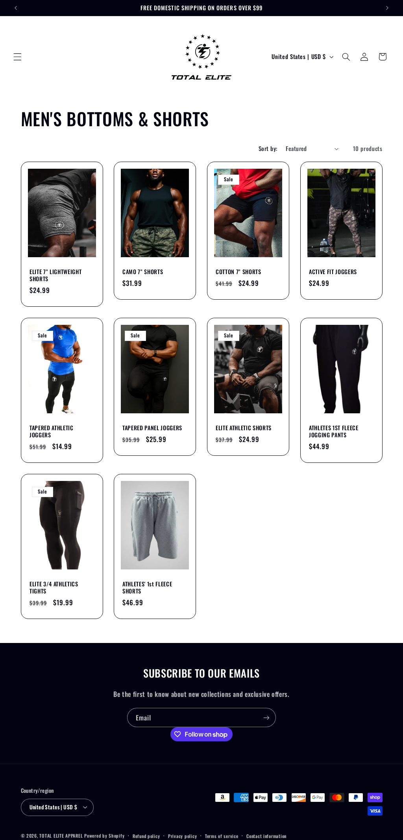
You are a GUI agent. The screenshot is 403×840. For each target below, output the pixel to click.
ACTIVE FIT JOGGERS (333, 271)
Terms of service (221, 836)
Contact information (266, 836)
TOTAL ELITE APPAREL (61, 835)
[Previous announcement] (15, 8)
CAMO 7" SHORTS (142, 271)
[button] (17, 57)
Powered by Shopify (104, 835)
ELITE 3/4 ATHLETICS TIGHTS (54, 587)
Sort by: (268, 148)
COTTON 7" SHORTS (238, 271)
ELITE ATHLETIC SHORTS (244, 427)
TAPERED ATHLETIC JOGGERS (52, 431)
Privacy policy (182, 836)
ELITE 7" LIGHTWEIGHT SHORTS (55, 275)
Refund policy (146, 836)
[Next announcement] (387, 8)
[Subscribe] (266, 717)
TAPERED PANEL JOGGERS (152, 427)
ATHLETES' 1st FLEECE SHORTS (147, 587)
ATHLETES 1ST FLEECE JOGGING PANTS (334, 431)
